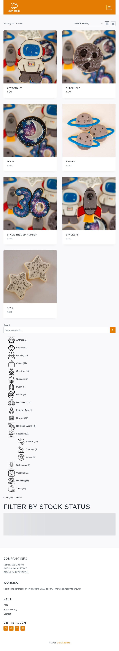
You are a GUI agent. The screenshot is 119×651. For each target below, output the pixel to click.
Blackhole (73, 88)
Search (6, 325)
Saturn (71, 161)
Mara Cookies (63, 642)
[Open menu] (109, 7)
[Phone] (5, 628)
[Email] (17, 628)
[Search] (113, 330)
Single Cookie (12, 497)
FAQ (5, 605)
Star (10, 308)
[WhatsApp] (11, 628)
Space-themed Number (22, 234)
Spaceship (73, 234)
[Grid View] (107, 23)
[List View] (113, 23)
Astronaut (14, 88)
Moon (11, 161)
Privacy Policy (10, 609)
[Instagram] (22, 628)
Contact (7, 614)
